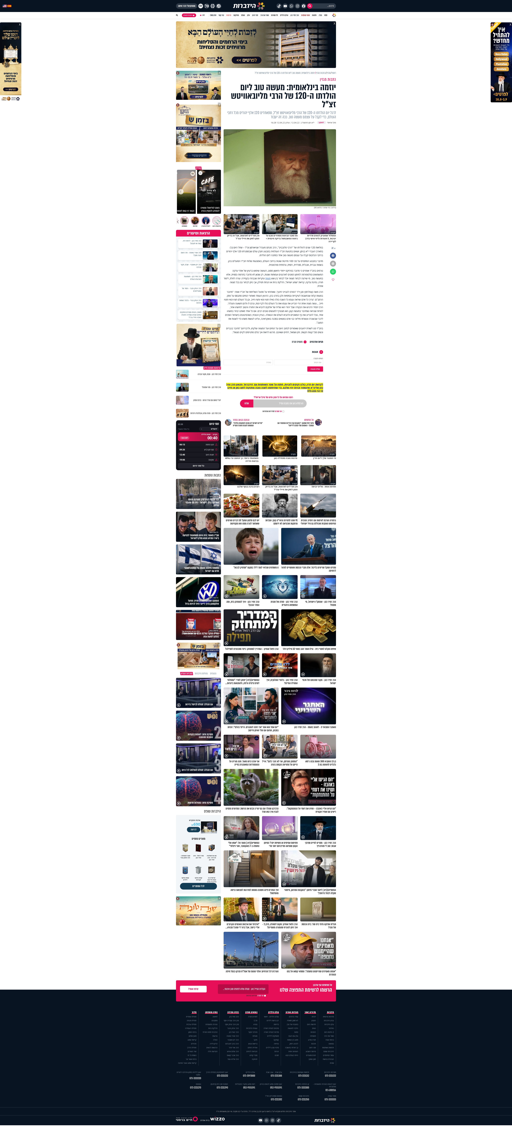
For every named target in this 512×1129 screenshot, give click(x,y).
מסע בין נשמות (292, 1040)
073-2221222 (330, 1076)
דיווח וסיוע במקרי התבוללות (245, 1084)
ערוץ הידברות (329, 1020)
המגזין (313, 1020)
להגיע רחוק (293, 1043)
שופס (243, 15)
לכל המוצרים (198, 886)
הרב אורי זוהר (234, 1047)
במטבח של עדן (292, 1024)
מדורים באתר (310, 1012)
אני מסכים (272, 411)
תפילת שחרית (191, 1016)
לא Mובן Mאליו (292, 1020)
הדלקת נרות (212, 1028)
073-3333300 (303, 1088)
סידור (194, 1012)
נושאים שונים (251, 1012)
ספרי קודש (253, 1055)
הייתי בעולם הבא (292, 1055)
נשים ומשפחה (211, 1012)
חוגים (277, 1055)
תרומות (228, 15)
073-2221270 (195, 1088)
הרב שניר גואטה (233, 1036)
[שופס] (212, 6)
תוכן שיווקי (312, 1059)
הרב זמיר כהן (294, 15)
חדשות (314, 15)
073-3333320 (195, 1078)
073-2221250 (303, 1099)
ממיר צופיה (332, 1096)
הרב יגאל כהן (234, 1032)
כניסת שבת (330, 1040)
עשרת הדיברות (251, 1028)
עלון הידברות (329, 1024)
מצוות (268, 278)
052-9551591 (276, 1088)
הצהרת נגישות (328, 1059)
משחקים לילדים (273, 1036)
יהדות (314, 1016)
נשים (314, 1028)
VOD (325, 15)
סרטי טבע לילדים (272, 1047)
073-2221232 (222, 1076)
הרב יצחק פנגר (233, 1028)
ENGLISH (213, 15)
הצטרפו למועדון (187, 15)
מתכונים (214, 1020)
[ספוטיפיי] (200, 6)
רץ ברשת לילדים (273, 1020)
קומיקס (276, 1040)
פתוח (296, 1032)
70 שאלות (274, 15)
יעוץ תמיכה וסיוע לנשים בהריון (271, 1084)
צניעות (214, 1036)
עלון (248, 15)
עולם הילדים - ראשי (271, 1016)
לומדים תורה (252, 1016)
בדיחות (276, 1024)
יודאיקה (254, 1059)
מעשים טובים (297, 341)
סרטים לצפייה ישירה (271, 1028)
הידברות (330, 1012)
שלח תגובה (315, 369)
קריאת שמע (192, 1040)
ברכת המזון (192, 1032)
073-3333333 (330, 1099)
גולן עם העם (293, 1036)
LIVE (203, 15)
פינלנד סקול (252, 1032)
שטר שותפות (305, 15)
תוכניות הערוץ (292, 1012)
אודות (332, 1063)
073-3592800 (249, 1076)
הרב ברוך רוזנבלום (232, 1043)
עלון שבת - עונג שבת (274, 1072)
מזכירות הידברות (330, 1072)
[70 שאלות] (206, 6)
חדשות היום (311, 1024)
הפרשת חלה (212, 1051)
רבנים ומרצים (233, 1012)
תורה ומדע (312, 1040)
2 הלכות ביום (329, 1032)
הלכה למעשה (293, 1028)
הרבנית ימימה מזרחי (210, 1032)
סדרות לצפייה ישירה (271, 1032)
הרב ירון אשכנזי (233, 1040)
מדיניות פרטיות (328, 1016)
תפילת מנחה (191, 1020)
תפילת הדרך (191, 1047)
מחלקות (236, 15)
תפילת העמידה (190, 1028)
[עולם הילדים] (218, 6)
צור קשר (221, 15)
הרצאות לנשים (211, 1047)
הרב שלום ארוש (233, 1051)
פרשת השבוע (311, 1051)
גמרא (255, 1024)
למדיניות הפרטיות (269, 411)
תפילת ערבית (191, 1024)
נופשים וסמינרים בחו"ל (273, 1096)
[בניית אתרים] (217, 1120)
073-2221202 (276, 1099)
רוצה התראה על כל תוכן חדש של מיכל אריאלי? (273, 397)
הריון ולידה (213, 1043)
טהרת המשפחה (211, 1024)
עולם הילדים (284, 15)
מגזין (320, 15)
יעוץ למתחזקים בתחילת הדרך (217, 1072)
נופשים (331, 1043)
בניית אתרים (204, 1120)
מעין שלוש (192, 1036)
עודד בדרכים (293, 1016)
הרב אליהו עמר (233, 1059)
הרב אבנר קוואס (233, 1055)
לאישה (215, 1016)
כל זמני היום (198, 465)
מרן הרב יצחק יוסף (232, 1024)
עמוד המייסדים (328, 1055)
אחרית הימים (252, 1047)
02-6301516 (330, 1090)
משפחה (313, 1036)
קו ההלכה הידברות (302, 1084)
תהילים (193, 1043)
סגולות (255, 1036)
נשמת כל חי (192, 1055)
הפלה (215, 1040)
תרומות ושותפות (328, 1047)
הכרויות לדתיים (251, 1051)
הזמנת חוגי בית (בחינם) (219, 1084)
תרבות (313, 1043)
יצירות (276, 1051)
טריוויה (276, 1043)
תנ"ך (255, 1020)
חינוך (255, 1040)
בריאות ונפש (252, 1043)
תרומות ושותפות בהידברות (299, 1072)
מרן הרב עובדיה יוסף (231, 1020)
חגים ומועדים (311, 1055)
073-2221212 (303, 1076)
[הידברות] (249, 6)
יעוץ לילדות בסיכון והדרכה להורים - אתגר (189, 1073)
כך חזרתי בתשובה (291, 1047)
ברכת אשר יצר (191, 1059)
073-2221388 (276, 1076)
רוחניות (313, 1032)
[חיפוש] (309, 6)
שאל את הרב (264, 15)
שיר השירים (192, 1051)
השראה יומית (293, 1051)
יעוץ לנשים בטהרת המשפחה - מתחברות (324, 1085)
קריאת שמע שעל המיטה (187, 1063)
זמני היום (255, 15)
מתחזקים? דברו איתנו (186, 6)
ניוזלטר (331, 1028)
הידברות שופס (328, 1051)
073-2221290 (222, 1088)
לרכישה (194, 829)
